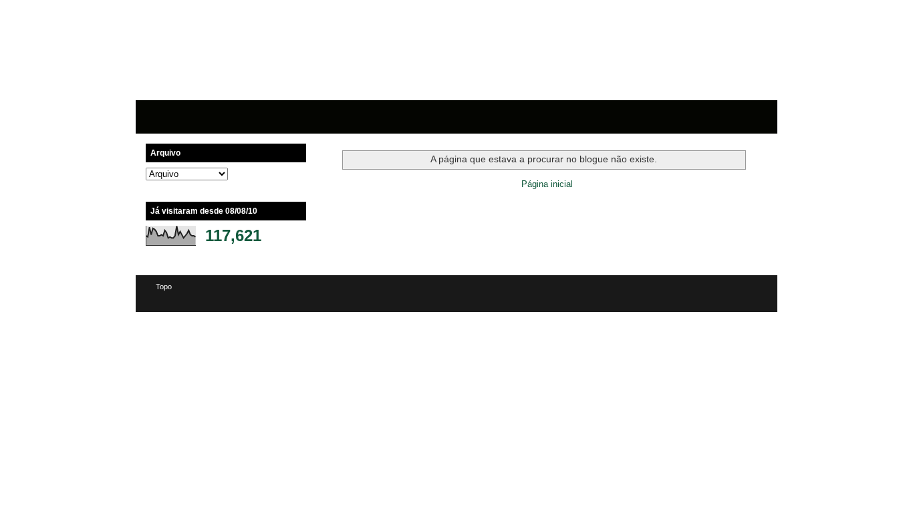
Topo (164, 287)
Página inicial (547, 184)
